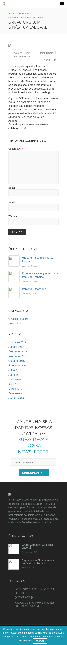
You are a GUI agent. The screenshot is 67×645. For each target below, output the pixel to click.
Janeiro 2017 (16, 347)
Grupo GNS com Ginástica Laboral (37, 259)
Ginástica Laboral (18, 319)
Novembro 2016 (17, 356)
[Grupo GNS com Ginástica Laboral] (33, 45)
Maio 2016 (14, 379)
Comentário (15, 148)
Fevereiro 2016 (17, 393)
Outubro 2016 (16, 361)
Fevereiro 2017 (17, 342)
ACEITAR (40, 641)
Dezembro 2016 (17, 351)
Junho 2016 (15, 375)
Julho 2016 (14, 370)
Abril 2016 (14, 384)
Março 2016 (15, 389)
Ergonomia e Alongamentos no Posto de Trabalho (40, 275)
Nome (12, 187)
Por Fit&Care (46, 52)
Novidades (14, 323)
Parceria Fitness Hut (34, 289)
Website (12, 216)
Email (12, 202)
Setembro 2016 (17, 365)
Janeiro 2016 (16, 398)
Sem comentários (21, 56)
